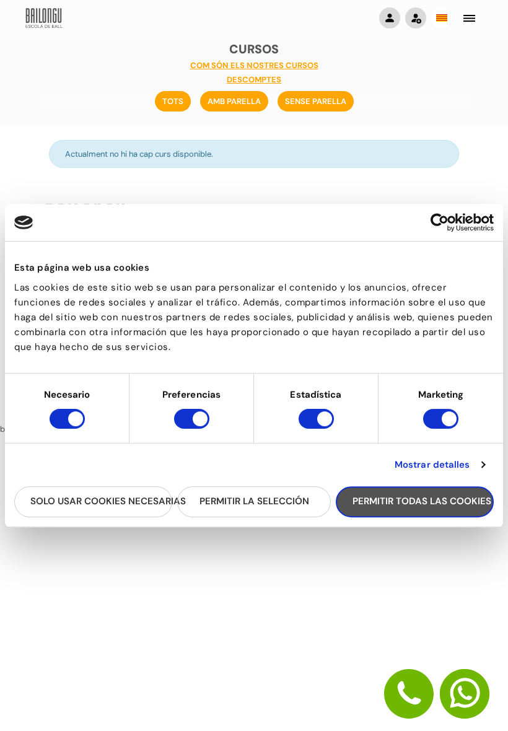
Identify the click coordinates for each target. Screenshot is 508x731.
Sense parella (315, 101)
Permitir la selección (254, 501)
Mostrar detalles (432, 464)
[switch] (191, 424)
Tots (172, 101)
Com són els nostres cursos (254, 65)
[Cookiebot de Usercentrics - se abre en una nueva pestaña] (439, 222)
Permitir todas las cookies (422, 501)
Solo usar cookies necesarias (101, 501)
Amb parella (234, 101)
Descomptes (254, 80)
